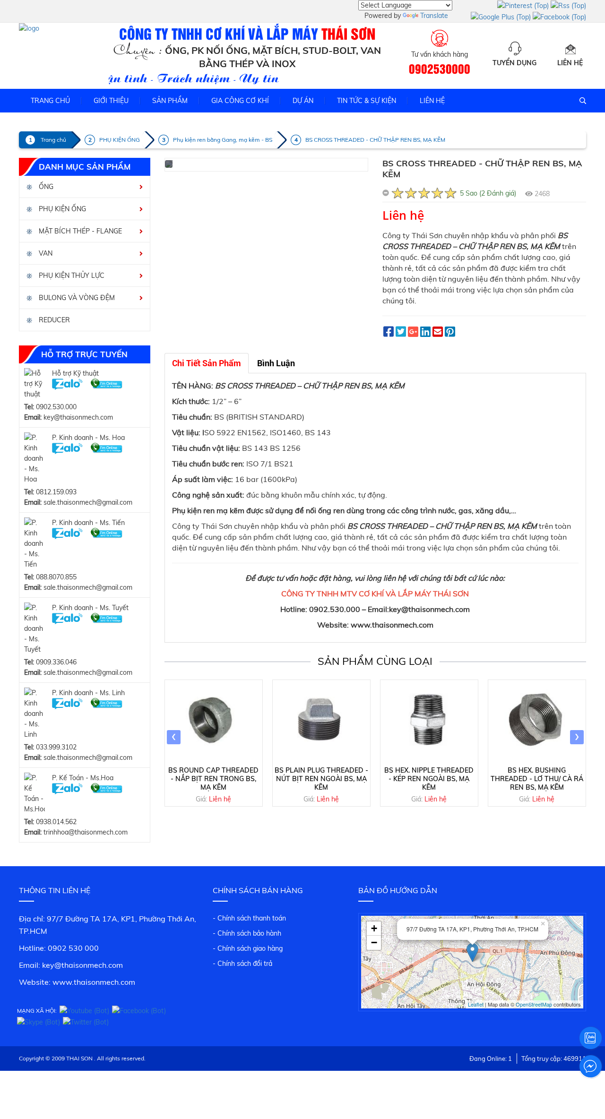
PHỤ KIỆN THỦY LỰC (70, 275)
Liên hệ (570, 63)
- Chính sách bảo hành (247, 933)
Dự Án (303, 100)
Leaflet (476, 1004)
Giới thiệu (111, 100)
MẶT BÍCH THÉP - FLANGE (79, 231)
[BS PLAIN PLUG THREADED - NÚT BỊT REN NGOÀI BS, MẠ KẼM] (321, 721)
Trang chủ (50, 100)
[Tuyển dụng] (515, 48)
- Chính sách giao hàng (248, 948)
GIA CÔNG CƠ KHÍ (240, 100)
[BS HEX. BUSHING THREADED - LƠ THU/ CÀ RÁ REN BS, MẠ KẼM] (537, 721)
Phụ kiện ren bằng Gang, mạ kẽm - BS (222, 139)
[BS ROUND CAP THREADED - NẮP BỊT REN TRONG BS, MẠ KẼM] (213, 721)
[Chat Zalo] (67, 383)
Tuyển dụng (514, 63)
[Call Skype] (106, 383)
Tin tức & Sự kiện (366, 100)
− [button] (374, 942)
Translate (434, 15)
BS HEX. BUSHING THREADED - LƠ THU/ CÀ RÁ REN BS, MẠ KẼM (537, 779)
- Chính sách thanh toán (249, 918)
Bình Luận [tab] (276, 363)
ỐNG (45, 186)
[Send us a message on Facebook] (590, 1066)
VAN (44, 253)
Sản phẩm (170, 100)
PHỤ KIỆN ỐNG (119, 139)
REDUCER (53, 320)
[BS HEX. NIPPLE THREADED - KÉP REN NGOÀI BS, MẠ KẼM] (429, 721)
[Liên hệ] (570, 48)
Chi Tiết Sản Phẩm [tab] (206, 363)
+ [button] (374, 928)
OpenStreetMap (534, 1004)
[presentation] (174, 737)
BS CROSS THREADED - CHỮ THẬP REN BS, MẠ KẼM (375, 139)
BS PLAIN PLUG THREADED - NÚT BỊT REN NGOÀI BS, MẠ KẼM (321, 779)
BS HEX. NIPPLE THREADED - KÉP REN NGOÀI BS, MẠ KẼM (429, 779)
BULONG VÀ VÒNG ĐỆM (76, 297)
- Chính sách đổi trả (242, 963)
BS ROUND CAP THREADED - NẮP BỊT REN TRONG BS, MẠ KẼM (213, 779)
